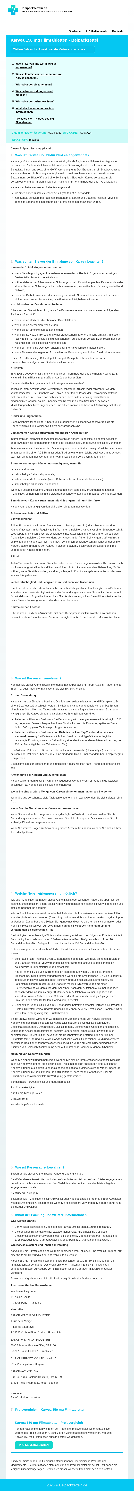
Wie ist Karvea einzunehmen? (34, 84)
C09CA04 (86, 132)
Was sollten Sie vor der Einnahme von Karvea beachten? (39, 76)
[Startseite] (13, 10)
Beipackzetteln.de (34, 8)
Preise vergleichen (34, 1445)
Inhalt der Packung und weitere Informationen (35, 110)
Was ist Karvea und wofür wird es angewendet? (36, 65)
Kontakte (117, 31)
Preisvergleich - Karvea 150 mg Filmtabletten (35, 120)
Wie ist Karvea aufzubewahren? (35, 101)
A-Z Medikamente (96, 31)
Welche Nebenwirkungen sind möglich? (34, 93)
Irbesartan (34, 139)
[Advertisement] (98, 84)
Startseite (75, 31)
